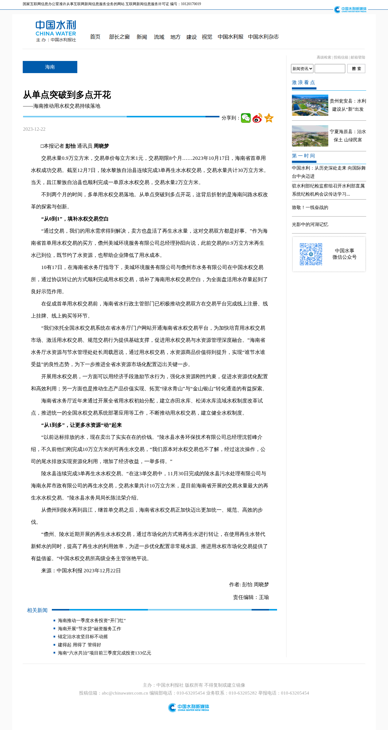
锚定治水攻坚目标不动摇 (83, 636)
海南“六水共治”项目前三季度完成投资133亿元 (104, 653)
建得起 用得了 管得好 (79, 644)
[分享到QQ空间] (269, 118)
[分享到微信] (246, 118)
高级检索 (324, 57)
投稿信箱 (341, 57)
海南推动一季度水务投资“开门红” (92, 620)
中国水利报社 (170, 685)
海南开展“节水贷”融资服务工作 (89, 628)
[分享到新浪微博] (257, 118)
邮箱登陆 (358, 57)
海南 (50, 66)
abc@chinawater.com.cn (125, 693)
